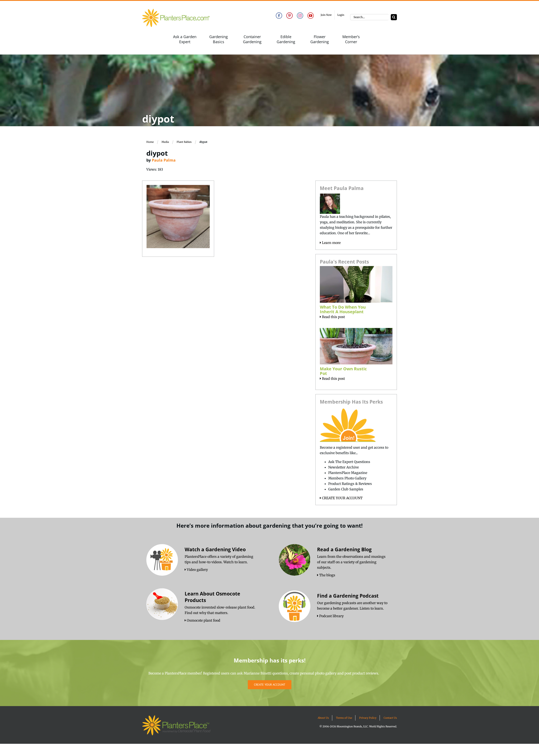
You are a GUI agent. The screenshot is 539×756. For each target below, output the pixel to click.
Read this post (333, 317)
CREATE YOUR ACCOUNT (342, 498)
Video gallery (197, 569)
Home (150, 141)
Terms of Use (344, 717)
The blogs (326, 575)
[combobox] (369, 17)
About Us (323, 717)
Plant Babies (184, 141)
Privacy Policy (367, 717)
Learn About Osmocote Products (212, 596)
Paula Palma (164, 160)
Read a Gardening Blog (344, 549)
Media (165, 141)
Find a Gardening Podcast (348, 595)
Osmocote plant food (203, 620)
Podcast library (331, 616)
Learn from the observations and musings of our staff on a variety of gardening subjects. (351, 562)
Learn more (331, 243)
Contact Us (390, 717)
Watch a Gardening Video (215, 549)
